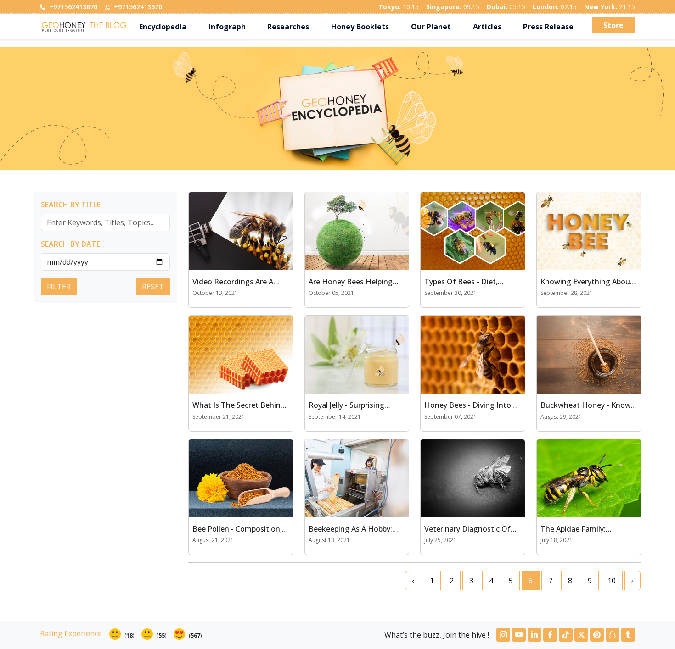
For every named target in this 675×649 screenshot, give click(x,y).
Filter (59, 287)
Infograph (227, 27)
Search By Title (71, 205)
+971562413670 (72, 6)
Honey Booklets (360, 27)
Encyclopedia (162, 27)
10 (612, 581)
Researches (288, 27)
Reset (153, 287)
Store (613, 25)
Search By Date (70, 244)
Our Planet (431, 27)
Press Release (548, 27)
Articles (487, 27)
